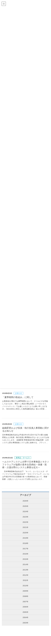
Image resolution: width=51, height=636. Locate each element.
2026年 (25, 501)
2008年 (25, 596)
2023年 (25, 517)
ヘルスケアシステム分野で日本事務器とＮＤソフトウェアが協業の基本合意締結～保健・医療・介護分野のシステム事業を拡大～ (25, 465)
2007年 (25, 602)
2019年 (25, 538)
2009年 (25, 591)
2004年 (25, 617)
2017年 (25, 549)
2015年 (25, 559)
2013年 (25, 570)
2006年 (25, 607)
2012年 (25, 575)
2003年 (25, 623)
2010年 (25, 586)
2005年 (25, 612)
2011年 (25, 580)
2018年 (25, 543)
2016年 (25, 554)
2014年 (25, 564)
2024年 (25, 511)
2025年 (25, 506)
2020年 (25, 533)
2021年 (25, 527)
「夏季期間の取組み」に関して (17, 397)
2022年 (25, 522)
